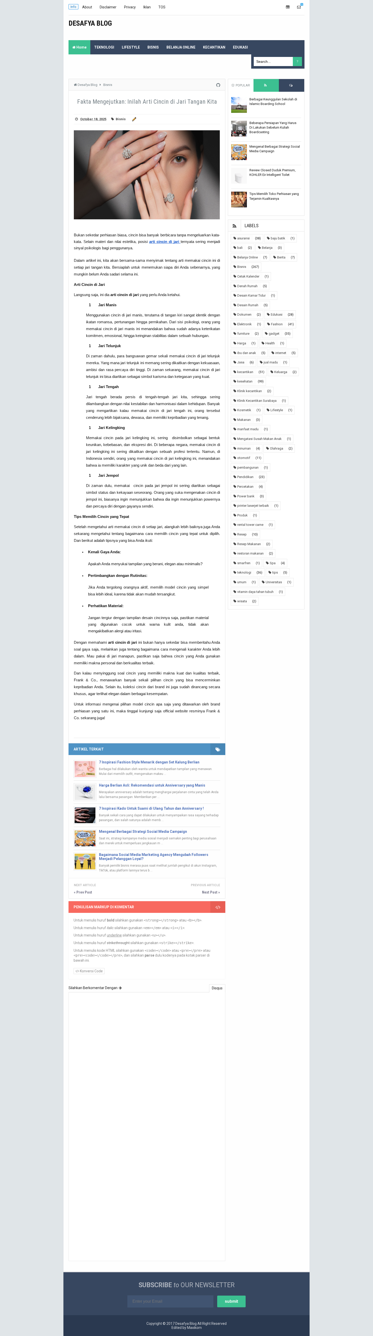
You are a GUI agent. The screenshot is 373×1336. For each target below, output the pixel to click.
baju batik (278, 238)
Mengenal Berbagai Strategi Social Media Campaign (143, 832)
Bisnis (121, 119)
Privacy (130, 7)
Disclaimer (108, 7)
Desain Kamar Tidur (251, 295)
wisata (242, 601)
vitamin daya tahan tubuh (255, 592)
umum (241, 582)
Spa (273, 563)
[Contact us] (298, 7)
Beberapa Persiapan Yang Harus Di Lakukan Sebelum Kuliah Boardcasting (272, 127)
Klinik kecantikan (249, 391)
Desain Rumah (247, 305)
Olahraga (276, 448)
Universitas (274, 582)
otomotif (243, 458)
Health (270, 343)
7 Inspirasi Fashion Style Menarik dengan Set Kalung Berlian (149, 762)
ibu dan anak (246, 353)
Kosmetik (244, 410)
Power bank (246, 496)
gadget (274, 333)
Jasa (240, 362)
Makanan (244, 420)
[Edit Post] (133, 119)
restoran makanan (250, 553)
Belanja (267, 248)
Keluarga (280, 372)
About (87, 7)
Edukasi (276, 314)
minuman (244, 448)
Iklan (147, 7)
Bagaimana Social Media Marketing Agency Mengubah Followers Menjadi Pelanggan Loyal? (153, 857)
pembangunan (248, 467)
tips (275, 572)
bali (240, 248)
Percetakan (245, 486)
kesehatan (244, 381)
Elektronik (244, 324)
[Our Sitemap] (287, 7)
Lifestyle (276, 410)
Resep (242, 534)
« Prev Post (83, 892)
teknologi (244, 572)
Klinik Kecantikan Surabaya (257, 401)
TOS (161, 7)
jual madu (271, 362)
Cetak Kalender (248, 276)
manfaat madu (248, 429)
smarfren (243, 563)
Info (73, 7)
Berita (281, 257)
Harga (241, 343)
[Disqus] (147, 1061)
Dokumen (244, 314)
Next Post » (211, 892)
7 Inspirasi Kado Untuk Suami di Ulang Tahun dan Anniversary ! (151, 808)
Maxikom (194, 1328)
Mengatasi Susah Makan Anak (259, 439)
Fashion (277, 324)
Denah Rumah (247, 286)
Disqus (217, 988)
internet (280, 353)
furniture (243, 333)
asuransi (243, 238)
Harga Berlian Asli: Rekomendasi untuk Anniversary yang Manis (152, 785)
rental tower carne (250, 525)
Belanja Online (247, 257)
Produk (242, 515)
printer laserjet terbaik (253, 506)
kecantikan (245, 372)
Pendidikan (245, 477)
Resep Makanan (249, 544)
